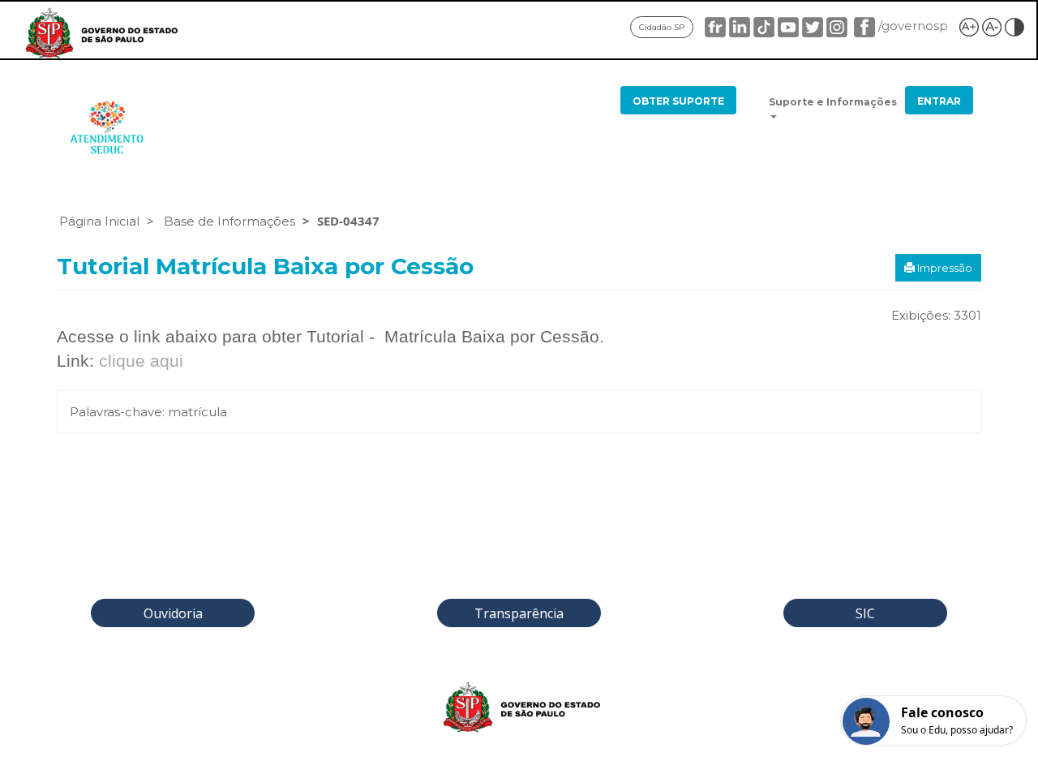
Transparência (519, 613)
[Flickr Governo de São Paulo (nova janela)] (715, 25)
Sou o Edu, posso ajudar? (957, 730)
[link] (99, 34)
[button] (833, 109)
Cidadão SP (661, 27)
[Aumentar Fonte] (969, 25)
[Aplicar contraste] (1014, 25)
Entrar (939, 101)
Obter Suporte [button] (678, 101)
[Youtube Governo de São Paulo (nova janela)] (788, 25)
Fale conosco (942, 713)
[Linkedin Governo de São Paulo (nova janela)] (739, 25)
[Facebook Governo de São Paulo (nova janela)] (863, 25)
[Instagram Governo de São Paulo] (836, 25)
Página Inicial (99, 221)
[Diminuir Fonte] (992, 25)
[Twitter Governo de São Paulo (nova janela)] (812, 25)
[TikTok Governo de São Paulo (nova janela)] (763, 25)
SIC (865, 613)
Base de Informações (229, 221)
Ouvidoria (173, 613)
